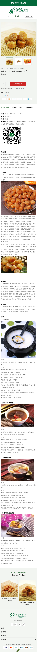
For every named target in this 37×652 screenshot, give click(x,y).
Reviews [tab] (14, 107)
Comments (29, 107)
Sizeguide (21, 88)
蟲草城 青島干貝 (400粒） (9, 598)
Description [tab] (5, 107)
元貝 (7, 68)
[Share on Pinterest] (10, 95)
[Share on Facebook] (3, 95)
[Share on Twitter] (5, 95)
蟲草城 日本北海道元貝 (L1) (27, 602)
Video (21, 107)
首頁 (2, 68)
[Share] (7, 95)
